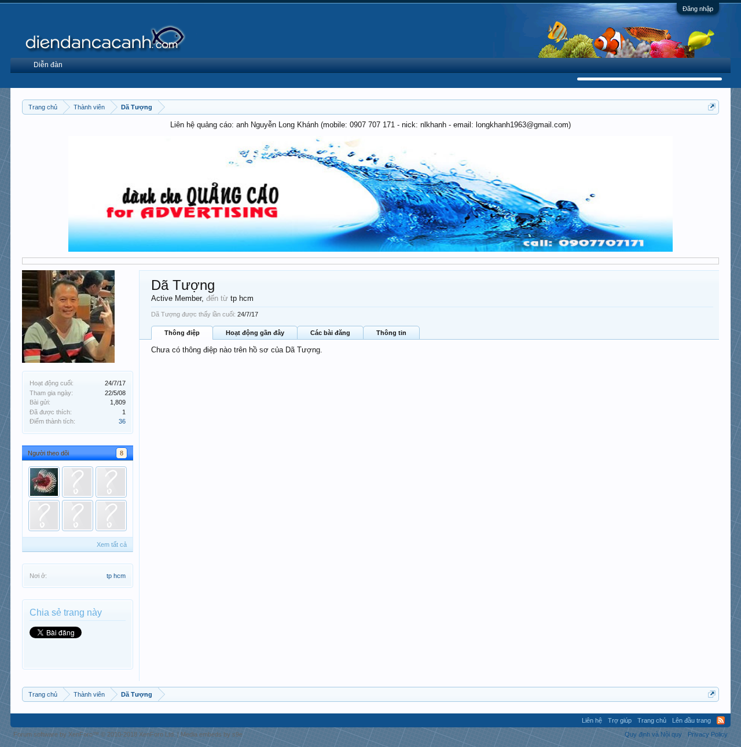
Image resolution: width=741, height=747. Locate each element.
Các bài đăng (330, 332)
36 (122, 421)
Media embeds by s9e (212, 734)
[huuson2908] (44, 515)
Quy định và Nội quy (653, 734)
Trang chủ (651, 720)
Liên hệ (592, 720)
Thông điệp (182, 332)
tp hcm (116, 575)
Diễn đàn (48, 65)
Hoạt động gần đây (255, 332)
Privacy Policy (708, 734)
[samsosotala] (77, 515)
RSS (721, 720)
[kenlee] (111, 515)
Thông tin (391, 332)
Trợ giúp (620, 720)
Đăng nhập (698, 8)
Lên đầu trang (691, 720)
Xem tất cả (112, 544)
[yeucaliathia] (44, 482)
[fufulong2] (77, 482)
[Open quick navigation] (712, 107)
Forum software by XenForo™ (94, 734)
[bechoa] (111, 482)
